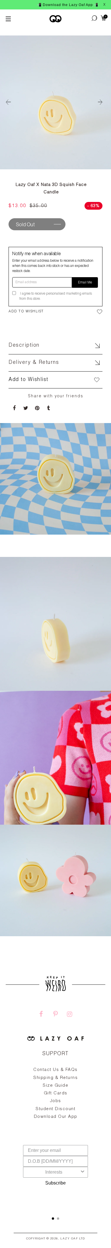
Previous (8, 102)
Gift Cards (55, 1093)
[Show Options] (82, 1172)
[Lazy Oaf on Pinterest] (55, 1015)
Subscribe (55, 1182)
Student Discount (55, 1109)
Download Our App (55, 1117)
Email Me (85, 282)
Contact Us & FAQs (55, 1070)
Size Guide (55, 1086)
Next (102, 102)
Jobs (55, 1101)
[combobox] (54, 1172)
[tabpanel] (55, 1106)
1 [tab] (53, 1218)
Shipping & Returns (55, 1078)
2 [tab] (58, 1218)
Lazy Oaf (69, 1238)
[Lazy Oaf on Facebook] (41, 1015)
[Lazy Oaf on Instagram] (69, 1015)
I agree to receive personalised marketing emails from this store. (55, 296)
